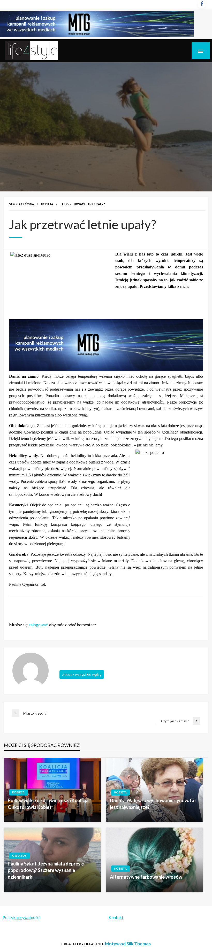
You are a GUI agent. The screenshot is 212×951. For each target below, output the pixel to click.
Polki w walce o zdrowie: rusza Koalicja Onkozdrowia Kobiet (48, 804)
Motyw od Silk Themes (128, 943)
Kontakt (116, 917)
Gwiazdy (19, 855)
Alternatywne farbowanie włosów (146, 877)
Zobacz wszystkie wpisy (81, 674)
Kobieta (47, 204)
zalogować (38, 624)
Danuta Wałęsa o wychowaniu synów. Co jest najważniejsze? (153, 804)
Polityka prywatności (21, 917)
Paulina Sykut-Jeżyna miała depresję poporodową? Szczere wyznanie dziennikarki (46, 870)
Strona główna (21, 204)
